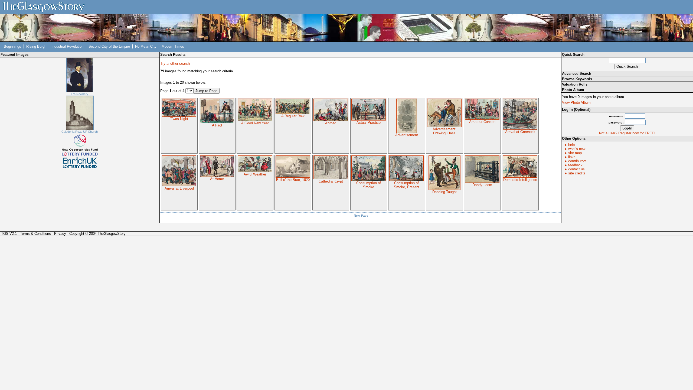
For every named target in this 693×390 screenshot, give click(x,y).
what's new (576, 149)
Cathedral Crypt (331, 181)
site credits (577, 173)
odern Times (173, 46)
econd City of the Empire (109, 46)
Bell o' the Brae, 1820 (293, 180)
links (572, 157)
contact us (576, 169)
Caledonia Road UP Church (79, 131)
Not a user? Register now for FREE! (627, 133)
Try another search (175, 63)
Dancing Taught (444, 192)
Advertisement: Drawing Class (444, 131)
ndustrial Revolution (67, 46)
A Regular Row (292, 116)
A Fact (217, 125)
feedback (575, 165)
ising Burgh (36, 46)
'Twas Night (179, 119)
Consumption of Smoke (368, 185)
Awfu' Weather (255, 174)
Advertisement (406, 135)
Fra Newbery (79, 94)
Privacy (60, 234)
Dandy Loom (482, 185)
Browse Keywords (577, 79)
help (571, 145)
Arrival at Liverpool (179, 188)
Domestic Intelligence (520, 180)
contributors (577, 161)
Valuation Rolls (574, 84)
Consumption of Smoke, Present (406, 185)
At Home (217, 179)
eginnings (12, 46)
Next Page (361, 215)
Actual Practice (369, 123)
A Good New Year (255, 123)
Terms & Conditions (35, 234)
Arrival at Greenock (520, 132)
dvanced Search (576, 74)
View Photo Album (576, 102)
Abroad (330, 123)
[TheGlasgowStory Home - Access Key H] (45, 7)
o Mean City (145, 46)
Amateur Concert (482, 122)
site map (575, 153)
